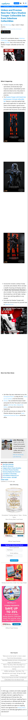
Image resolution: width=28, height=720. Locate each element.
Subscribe (16, 3)
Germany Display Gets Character (11, 472)
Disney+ (6, 401)
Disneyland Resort (9, 396)
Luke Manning (7, 25)
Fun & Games (6, 6)
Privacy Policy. (22, 707)
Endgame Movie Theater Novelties (12, 468)
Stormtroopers (19, 29)
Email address (14, 553)
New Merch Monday (8, 464)
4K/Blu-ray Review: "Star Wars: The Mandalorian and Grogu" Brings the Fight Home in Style (14, 673)
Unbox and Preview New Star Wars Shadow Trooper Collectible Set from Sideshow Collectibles (13, 15)
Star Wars (14, 29)
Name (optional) (14, 547)
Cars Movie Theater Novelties (10, 470)
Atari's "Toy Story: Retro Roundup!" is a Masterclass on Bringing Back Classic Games (14, 667)
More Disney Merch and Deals (14, 519)
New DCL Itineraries (8, 466)
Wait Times (13, 6)
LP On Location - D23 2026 (10, 477)
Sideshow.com (9, 304)
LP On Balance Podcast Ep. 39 (10, 475)
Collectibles (5, 29)
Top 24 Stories (21, 6)
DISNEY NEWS (4, 479)
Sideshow (9, 29)
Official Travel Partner (14, 541)
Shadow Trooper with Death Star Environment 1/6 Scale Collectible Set (15, 99)
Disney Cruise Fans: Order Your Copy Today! (14, 583)
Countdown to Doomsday (10, 473)
